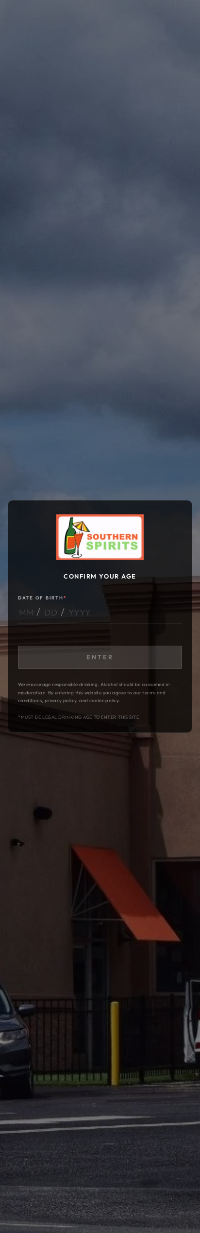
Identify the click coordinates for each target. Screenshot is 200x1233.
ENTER (99, 657)
